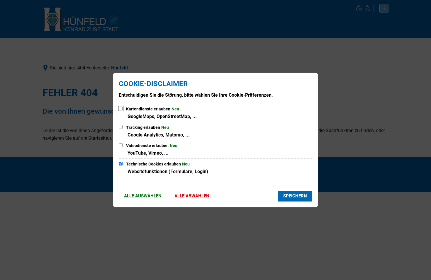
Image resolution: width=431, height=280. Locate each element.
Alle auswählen (143, 196)
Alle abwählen (191, 196)
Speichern (295, 196)
